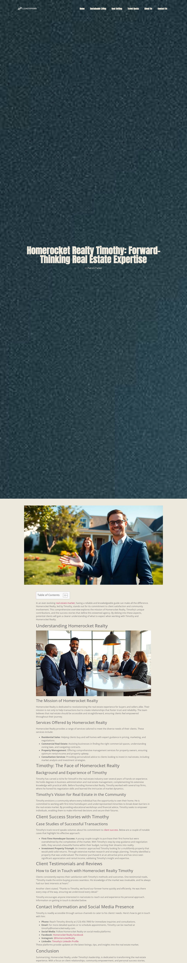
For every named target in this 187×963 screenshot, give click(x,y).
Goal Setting (117, 8)
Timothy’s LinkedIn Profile (65, 941)
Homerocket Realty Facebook (68, 934)
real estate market (65, 603)
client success (111, 829)
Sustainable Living (98, 8)
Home (82, 8)
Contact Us (162, 8)
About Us (148, 8)
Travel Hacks (133, 8)
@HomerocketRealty (64, 938)
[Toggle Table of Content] (64, 595)
